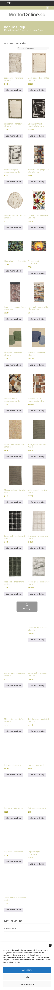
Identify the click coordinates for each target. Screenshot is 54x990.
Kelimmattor (11, 887)
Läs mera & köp (13, 49)
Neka (27, 976)
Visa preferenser (27, 983)
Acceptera (27, 969)
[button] (50, 944)
